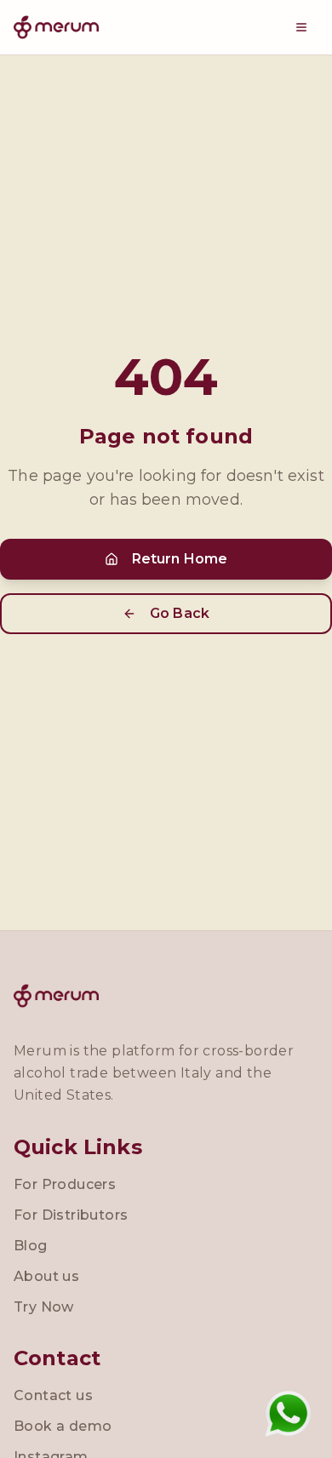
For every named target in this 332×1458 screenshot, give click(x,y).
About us (46, 1276)
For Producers (65, 1184)
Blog (31, 1246)
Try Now (44, 1307)
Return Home (180, 559)
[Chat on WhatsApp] (288, 1414)
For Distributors (71, 1215)
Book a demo (63, 1426)
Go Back (179, 613)
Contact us (53, 1395)
